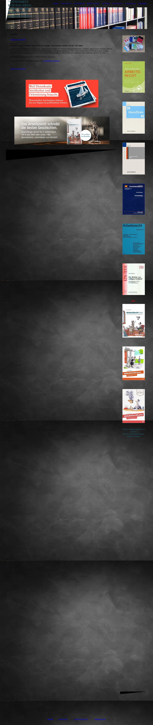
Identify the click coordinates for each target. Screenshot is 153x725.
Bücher (106, 4)
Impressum (100, 719)
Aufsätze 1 (117, 4)
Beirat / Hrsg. (93, 4)
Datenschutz (81, 719)
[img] (76, 18)
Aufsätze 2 (130, 4)
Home (55, 4)
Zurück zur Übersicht (18, 40)
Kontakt (63, 719)
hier (138, 436)
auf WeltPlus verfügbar (51, 61)
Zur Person (79, 4)
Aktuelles (66, 4)
